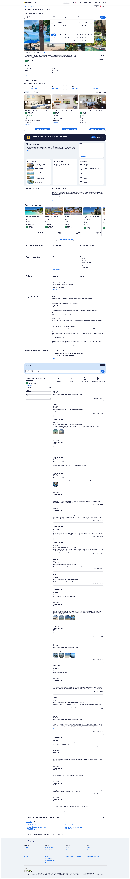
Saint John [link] (47, 834)
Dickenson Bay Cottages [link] (32, 829)
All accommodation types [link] (50, 860)
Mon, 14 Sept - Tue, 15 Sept (59, 17)
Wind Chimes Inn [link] (68, 828)
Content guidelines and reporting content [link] (74, 856)
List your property (82, 2)
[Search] (103, 371)
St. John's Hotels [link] (53, 834)
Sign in (104, 2)
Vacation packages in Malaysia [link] (50, 854)
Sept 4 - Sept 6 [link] (75, 88)
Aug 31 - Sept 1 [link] (34, 88)
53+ (103, 49)
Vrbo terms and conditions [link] (71, 854)
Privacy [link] (67, 847)
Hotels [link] (34, 834)
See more (28, 150)
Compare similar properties (66, 239)
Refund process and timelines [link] (92, 851)
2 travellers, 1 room (82, 17)
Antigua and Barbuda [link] (40, 834)
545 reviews (28, 385)
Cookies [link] (67, 849)
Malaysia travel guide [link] (49, 847)
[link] (102, 6)
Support (91, 2)
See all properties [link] (30, 6)
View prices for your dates (42, 129)
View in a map (83, 156)
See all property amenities (58, 252)
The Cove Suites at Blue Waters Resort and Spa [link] (36, 827)
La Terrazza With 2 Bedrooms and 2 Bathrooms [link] (74, 827)
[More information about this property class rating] (29, 11)
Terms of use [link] (68, 851)
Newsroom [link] (26, 856)
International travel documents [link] (93, 856)
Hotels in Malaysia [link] (48, 849)
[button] (54, 29)
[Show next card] (105, 222)
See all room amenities (57, 269)
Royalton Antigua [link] (30, 826)
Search (103, 17)
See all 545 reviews (29, 62)
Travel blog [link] (47, 862)
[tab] (29, 821)
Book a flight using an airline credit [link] (93, 854)
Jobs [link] (25, 849)
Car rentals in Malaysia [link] (49, 858)
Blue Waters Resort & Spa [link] (70, 824)
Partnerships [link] (26, 854)
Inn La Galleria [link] (30, 828)
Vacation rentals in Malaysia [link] (50, 851)
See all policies (56, 289)
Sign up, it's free (100, 137)
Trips (96, 2)
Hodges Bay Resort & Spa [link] (32, 824)
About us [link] (26, 847)
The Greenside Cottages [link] (70, 826)
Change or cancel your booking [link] (93, 849)
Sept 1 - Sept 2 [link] (55, 88)
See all (26, 75)
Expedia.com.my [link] (28, 834)
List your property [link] (27, 851)
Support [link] (88, 847)
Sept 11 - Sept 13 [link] (95, 88)
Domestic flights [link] (48, 856)
